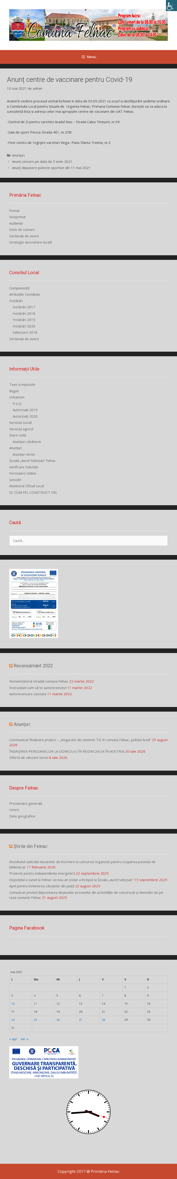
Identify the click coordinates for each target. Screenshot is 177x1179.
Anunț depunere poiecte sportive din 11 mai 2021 (51, 167)
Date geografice (22, 816)
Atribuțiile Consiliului (24, 294)
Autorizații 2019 (25, 409)
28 (103, 1020)
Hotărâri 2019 (24, 319)
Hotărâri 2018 (24, 313)
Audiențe (16, 223)
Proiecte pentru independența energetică (42, 873)
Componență (19, 288)
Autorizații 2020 (25, 416)
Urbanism (16, 397)
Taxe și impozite (22, 384)
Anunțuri (18, 155)
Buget (14, 391)
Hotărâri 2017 (24, 307)
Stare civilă (17, 435)
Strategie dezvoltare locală (30, 242)
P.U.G (17, 403)
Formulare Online (22, 473)
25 (35, 1020)
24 (13, 1020)
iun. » (25, 1038)
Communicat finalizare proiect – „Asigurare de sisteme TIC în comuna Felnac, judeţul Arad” (80, 739)
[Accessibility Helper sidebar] (171, 5)
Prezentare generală (25, 803)
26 (58, 1020)
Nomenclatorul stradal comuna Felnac (38, 681)
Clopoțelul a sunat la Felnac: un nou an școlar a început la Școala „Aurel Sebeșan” (71, 879)
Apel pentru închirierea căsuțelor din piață (41, 886)
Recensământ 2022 (33, 665)
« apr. (13, 1038)
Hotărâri (16, 300)
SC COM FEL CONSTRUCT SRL (33, 492)
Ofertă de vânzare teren (28, 757)
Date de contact (22, 229)
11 (35, 1004)
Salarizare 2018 (25, 332)
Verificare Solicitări (23, 467)
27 (80, 1020)
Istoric (14, 809)
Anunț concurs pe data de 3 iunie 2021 (42, 161)
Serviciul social (20, 422)
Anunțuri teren (24, 454)
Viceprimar (17, 216)
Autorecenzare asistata (27, 694)
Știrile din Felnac (30, 846)
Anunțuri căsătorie (27, 441)
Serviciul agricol (21, 429)
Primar (14, 210)
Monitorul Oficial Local (26, 486)
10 (13, 1004)
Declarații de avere (24, 236)
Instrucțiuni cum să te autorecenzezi (37, 687)
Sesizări (15, 479)
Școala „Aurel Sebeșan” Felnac (32, 460)
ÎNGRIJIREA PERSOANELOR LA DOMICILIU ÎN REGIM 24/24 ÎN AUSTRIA (66, 751)
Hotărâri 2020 (24, 326)
